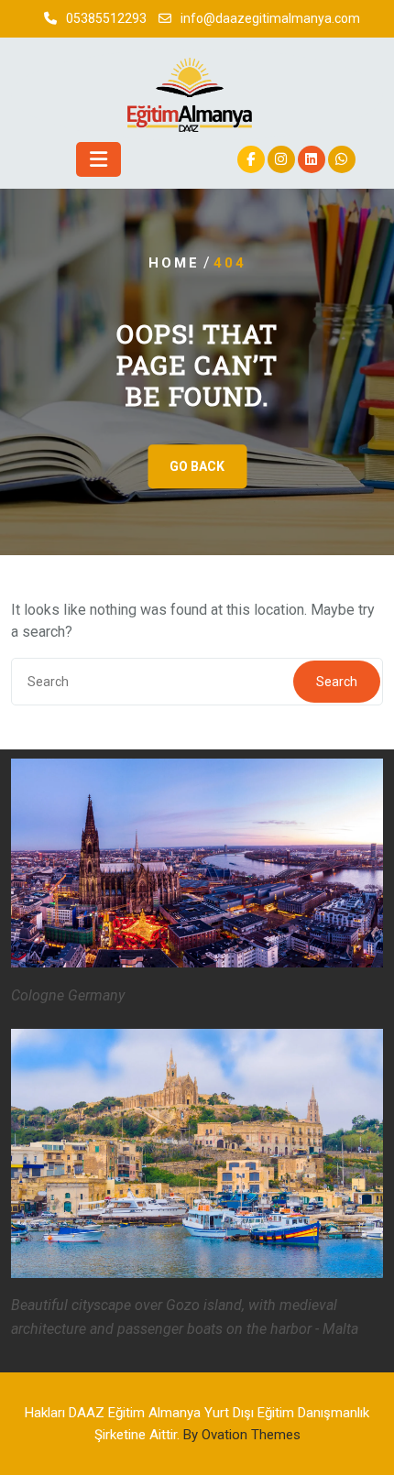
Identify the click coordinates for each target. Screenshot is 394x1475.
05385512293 (106, 18)
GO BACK (197, 467)
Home (174, 263)
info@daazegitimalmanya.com (270, 18)
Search (336, 681)
